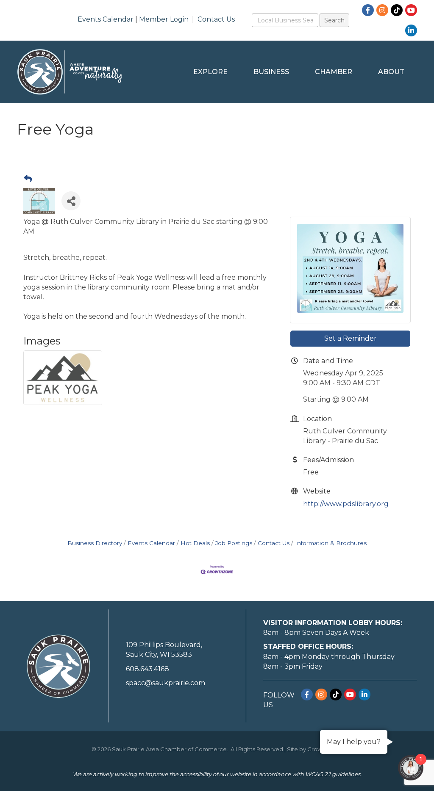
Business (271, 72)
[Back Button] (28, 179)
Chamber (333, 72)
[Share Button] (71, 200)
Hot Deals (195, 543)
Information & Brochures (331, 543)
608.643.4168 (147, 669)
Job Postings (233, 543)
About (391, 72)
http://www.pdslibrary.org (346, 504)
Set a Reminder (350, 338)
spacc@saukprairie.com (165, 683)
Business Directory (94, 543)
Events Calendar (106, 19)
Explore (210, 72)
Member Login (164, 19)
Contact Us (216, 19)
